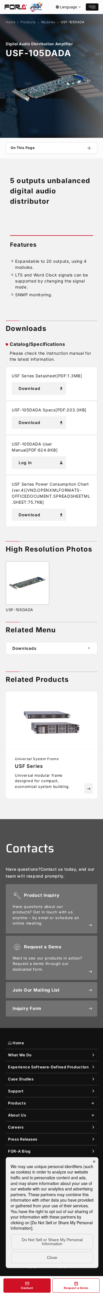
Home (10, 22)
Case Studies (21, 1079)
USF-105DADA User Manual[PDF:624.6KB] (35, 447)
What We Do (20, 1055)
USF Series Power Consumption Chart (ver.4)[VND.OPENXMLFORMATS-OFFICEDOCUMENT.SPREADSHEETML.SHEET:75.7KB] (51, 493)
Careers (16, 1127)
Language (69, 7)
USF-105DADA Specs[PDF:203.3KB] (49, 409)
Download (41, 388)
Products (28, 22)
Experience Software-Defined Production (48, 1067)
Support (16, 1091)
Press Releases (22, 1139)
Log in (41, 462)
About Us (17, 1115)
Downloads (51, 648)
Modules (48, 22)
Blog (19, 1151)
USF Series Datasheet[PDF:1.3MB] (47, 375)
